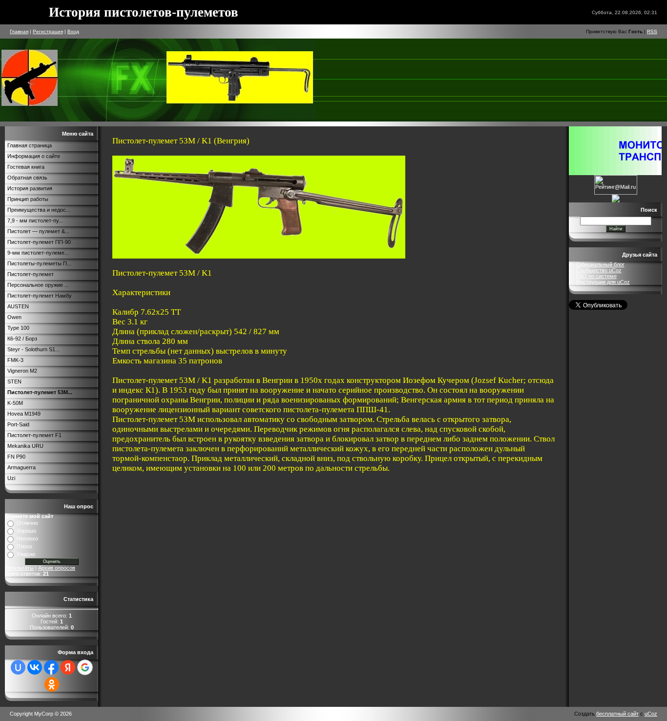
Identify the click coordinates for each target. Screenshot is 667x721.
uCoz (651, 714)
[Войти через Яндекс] (68, 667)
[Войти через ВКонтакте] (34, 667)
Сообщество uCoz (599, 270)
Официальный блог (600, 264)
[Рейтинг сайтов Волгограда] (616, 200)
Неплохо (27, 538)
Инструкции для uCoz (603, 282)
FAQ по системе (596, 276)
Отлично (27, 523)
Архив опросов (56, 568)
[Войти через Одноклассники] (51, 684)
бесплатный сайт (617, 714)
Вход (73, 31)
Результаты (19, 568)
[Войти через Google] (85, 667)
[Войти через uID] (18, 667)
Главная (19, 31)
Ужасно (26, 554)
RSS (652, 31)
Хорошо (26, 531)
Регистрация (48, 31)
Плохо (24, 546)
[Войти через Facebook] (51, 667)
